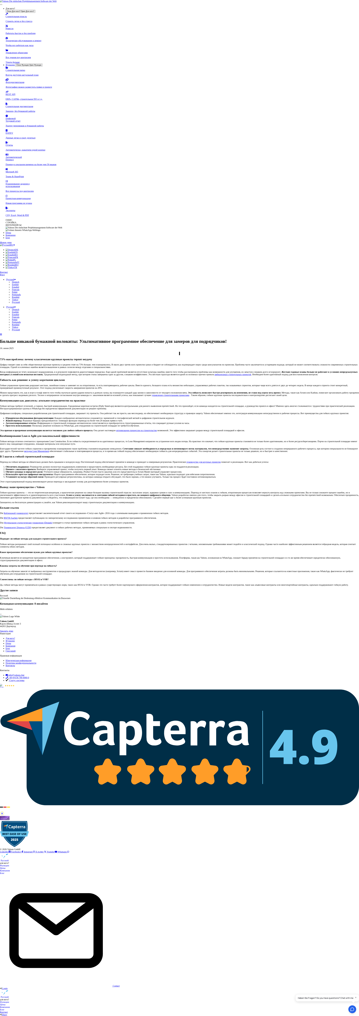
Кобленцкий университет (16, 513)
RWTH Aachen (11, 518)
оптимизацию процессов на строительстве (136, 430)
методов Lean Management (36, 451)
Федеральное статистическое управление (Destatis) (28, 523)
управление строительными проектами (170, 395)
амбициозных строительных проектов (233, 374)
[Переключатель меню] (1, 4)
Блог (2, 873)
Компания (5, 870)
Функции (4, 865)
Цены (2, 868)
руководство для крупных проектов (204, 462)
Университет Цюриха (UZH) (17, 527)
